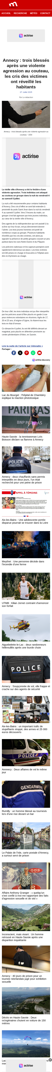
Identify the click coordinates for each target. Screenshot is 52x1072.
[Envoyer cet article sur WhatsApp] (32, 354)
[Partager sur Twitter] (19, 354)
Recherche (20, 13)
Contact (45, 13)
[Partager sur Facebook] (13, 354)
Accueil (6, 13)
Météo (33, 13)
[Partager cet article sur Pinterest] (26, 354)
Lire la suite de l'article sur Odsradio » (22, 346)
